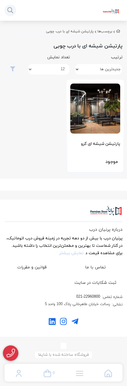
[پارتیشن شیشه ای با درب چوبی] (63, 214)
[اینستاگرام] (63, 322)
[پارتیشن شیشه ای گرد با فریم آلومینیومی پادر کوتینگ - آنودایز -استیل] (95, 109)
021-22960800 (88, 296)
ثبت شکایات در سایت (95, 283)
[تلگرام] (75, 322)
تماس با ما (95, 267)
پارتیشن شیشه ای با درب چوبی (70, 31)
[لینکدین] (52, 322)
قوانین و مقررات (32, 267)
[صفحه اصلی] (118, 31)
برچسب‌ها (104, 31)
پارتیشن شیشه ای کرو (100, 144)
